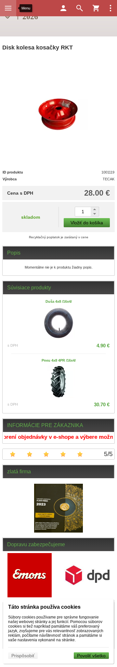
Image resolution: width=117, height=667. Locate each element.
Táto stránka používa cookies (44, 607)
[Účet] (63, 8)
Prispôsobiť (22, 655)
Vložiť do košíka (87, 222)
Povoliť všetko (91, 655)
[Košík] (96, 8)
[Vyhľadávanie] (80, 8)
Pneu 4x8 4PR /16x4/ (59, 360)
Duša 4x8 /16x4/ (59, 301)
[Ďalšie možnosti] (110, 8)
